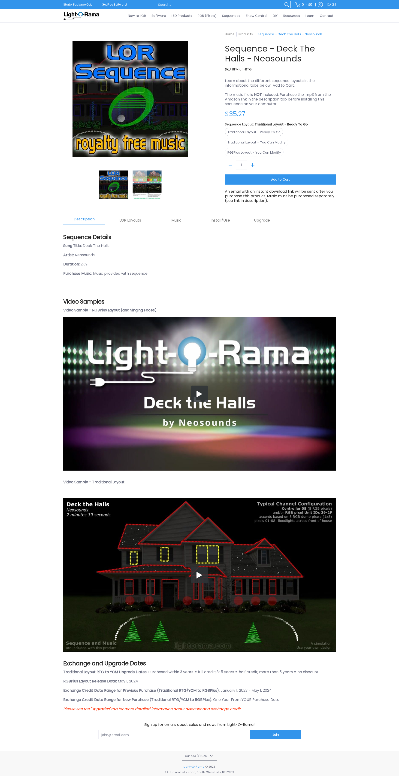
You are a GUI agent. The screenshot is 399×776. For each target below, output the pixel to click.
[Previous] (66, 99)
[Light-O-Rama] (81, 15)
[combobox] (219, 4)
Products (246, 34)
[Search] (286, 4)
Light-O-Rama (194, 767)
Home (230, 34)
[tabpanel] (199, 470)
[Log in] (320, 4)
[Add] (252, 165)
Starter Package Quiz (77, 4)
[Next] (194, 99)
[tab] (84, 220)
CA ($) (331, 4)
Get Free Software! (114, 4)
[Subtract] (230, 165)
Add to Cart (280, 179)
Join (275, 734)
